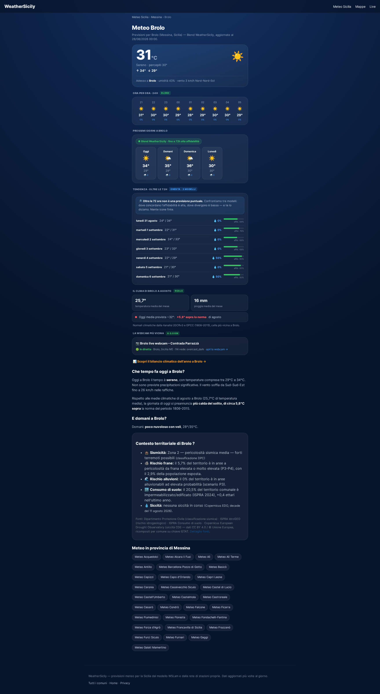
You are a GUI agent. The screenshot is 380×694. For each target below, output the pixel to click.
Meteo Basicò (218, 567)
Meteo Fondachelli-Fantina (209, 617)
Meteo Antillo (143, 567)
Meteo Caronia (144, 587)
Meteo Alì (204, 556)
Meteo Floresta (175, 617)
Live (373, 6)
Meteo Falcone (195, 607)
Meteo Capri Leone (209, 577)
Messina (156, 17)
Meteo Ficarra (221, 607)
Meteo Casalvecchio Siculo (178, 587)
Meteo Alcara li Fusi (178, 556)
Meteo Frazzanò (219, 627)
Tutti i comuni (97, 683)
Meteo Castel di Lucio (217, 587)
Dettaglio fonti (199, 531)
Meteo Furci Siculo (147, 637)
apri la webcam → (217, 349)
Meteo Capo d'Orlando (175, 577)
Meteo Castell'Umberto (150, 597)
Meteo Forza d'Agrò (147, 627)
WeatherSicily (19, 6)
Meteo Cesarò (144, 607)
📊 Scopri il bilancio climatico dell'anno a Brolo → (169, 361)
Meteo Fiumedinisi (146, 617)
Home (114, 683)
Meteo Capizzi (144, 577)
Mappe (360, 6)
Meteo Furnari (175, 637)
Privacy (125, 683)
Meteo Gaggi (199, 637)
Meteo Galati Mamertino (150, 647)
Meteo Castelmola (184, 597)
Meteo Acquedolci (146, 556)
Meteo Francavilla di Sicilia (185, 627)
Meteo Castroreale (215, 597)
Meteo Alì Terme (228, 556)
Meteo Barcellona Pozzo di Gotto (180, 567)
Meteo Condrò (169, 607)
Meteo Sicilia (342, 6)
